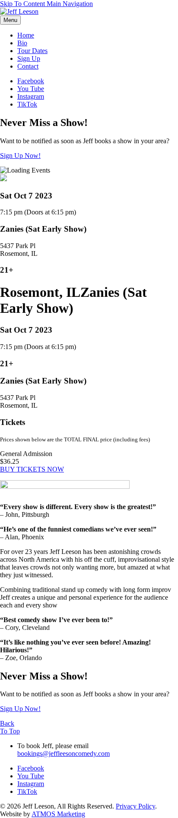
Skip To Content (23, 3)
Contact (27, 66)
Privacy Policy (135, 806)
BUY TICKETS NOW (32, 469)
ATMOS (58, 814)
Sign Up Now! (20, 155)
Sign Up (28, 58)
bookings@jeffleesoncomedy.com (63, 753)
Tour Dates (32, 50)
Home (25, 35)
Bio (22, 43)
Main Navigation (70, 3)
